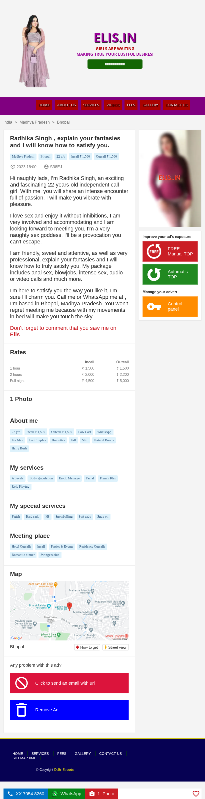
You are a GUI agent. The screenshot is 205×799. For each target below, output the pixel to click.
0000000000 (115, 64)
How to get (87, 647)
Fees (131, 104)
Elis (15, 334)
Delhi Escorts (64, 770)
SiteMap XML (24, 758)
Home (44, 104)
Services (91, 104)
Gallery (150, 104)
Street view (115, 647)
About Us (66, 104)
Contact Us (177, 104)
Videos (113, 104)
